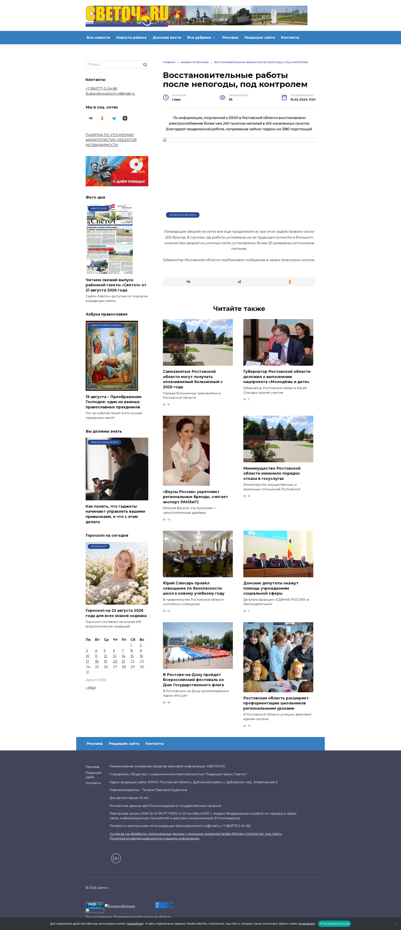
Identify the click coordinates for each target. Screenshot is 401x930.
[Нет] (396, 924)
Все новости (98, 38)
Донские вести (167, 38)
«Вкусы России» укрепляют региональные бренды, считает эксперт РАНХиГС (195, 496)
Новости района (131, 38)
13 (114, 656)
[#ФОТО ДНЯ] (110, 271)
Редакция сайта (260, 38)
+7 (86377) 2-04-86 (101, 89)
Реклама (230, 38)
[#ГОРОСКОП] (117, 602)
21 (123, 661)
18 (97, 661)
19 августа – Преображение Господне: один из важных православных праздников (114, 401)
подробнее (135, 923)
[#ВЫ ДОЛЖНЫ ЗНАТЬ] (117, 498)
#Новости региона (182, 214)
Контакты (290, 38)
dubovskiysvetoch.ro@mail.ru (110, 94)
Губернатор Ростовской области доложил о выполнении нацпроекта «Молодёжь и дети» (277, 376)
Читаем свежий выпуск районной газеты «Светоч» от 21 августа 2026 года (116, 284)
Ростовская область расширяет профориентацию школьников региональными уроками (276, 703)
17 (87, 661)
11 (96, 656)
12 (105, 656)
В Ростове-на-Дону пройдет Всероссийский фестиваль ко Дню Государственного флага (193, 679)
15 (132, 656)
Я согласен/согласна (334, 923)
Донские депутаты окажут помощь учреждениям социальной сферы (270, 588)
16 (141, 656)
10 (87, 656)
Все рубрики (199, 38)
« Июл (91, 688)
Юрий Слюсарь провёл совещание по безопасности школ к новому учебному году (194, 588)
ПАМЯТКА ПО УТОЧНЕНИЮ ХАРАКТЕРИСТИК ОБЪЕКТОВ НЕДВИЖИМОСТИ (111, 140)
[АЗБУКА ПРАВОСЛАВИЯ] (112, 388)
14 (123, 656)
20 (115, 661)
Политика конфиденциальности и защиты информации (154, 838)
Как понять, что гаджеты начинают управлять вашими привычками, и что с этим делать (115, 514)
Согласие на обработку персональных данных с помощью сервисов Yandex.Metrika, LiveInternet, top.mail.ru (196, 834)
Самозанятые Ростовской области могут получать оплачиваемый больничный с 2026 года (193, 379)
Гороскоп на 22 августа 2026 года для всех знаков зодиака (116, 613)
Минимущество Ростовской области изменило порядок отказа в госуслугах (272, 473)
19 (105, 661)
